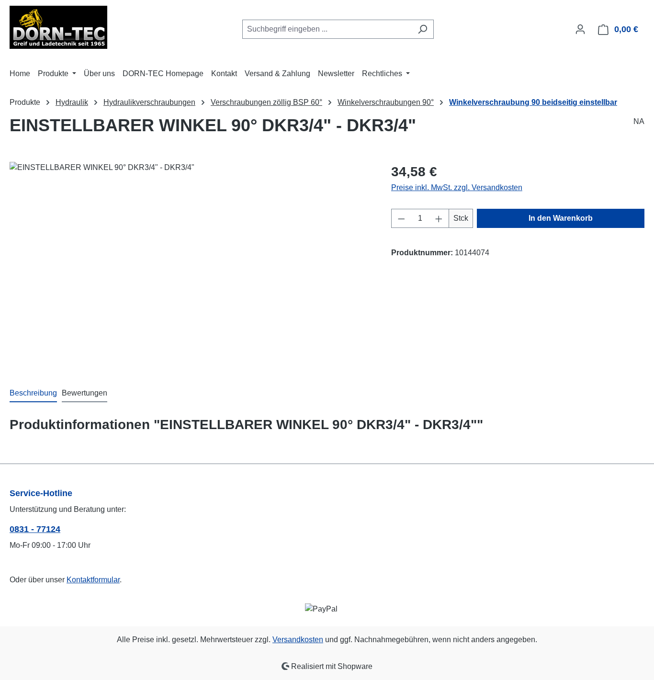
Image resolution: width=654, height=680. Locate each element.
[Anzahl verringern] (401, 218)
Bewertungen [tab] (84, 393)
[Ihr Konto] (580, 29)
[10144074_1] (191, 265)
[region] (191, 265)
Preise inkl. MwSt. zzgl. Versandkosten (456, 187)
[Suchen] (422, 29)
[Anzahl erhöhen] (439, 218)
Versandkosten (297, 639)
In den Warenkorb (561, 218)
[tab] (33, 393)
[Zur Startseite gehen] (58, 27)
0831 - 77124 (35, 529)
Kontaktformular (93, 580)
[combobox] (327, 29)
